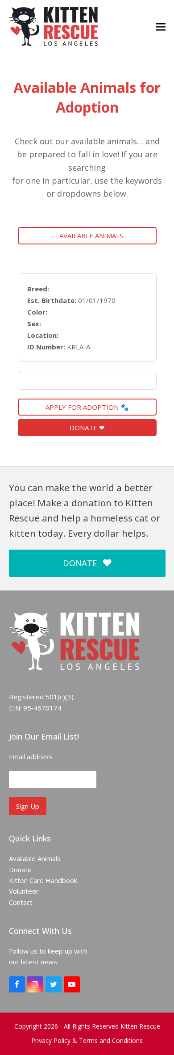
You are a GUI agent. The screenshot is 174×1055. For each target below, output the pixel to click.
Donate (20, 869)
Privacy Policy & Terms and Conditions (87, 1040)
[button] (161, 26)
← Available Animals (87, 235)
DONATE (80, 562)
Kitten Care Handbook (43, 880)
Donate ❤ (87, 427)
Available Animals (35, 858)
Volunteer (24, 891)
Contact (21, 902)
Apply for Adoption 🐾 (87, 407)
